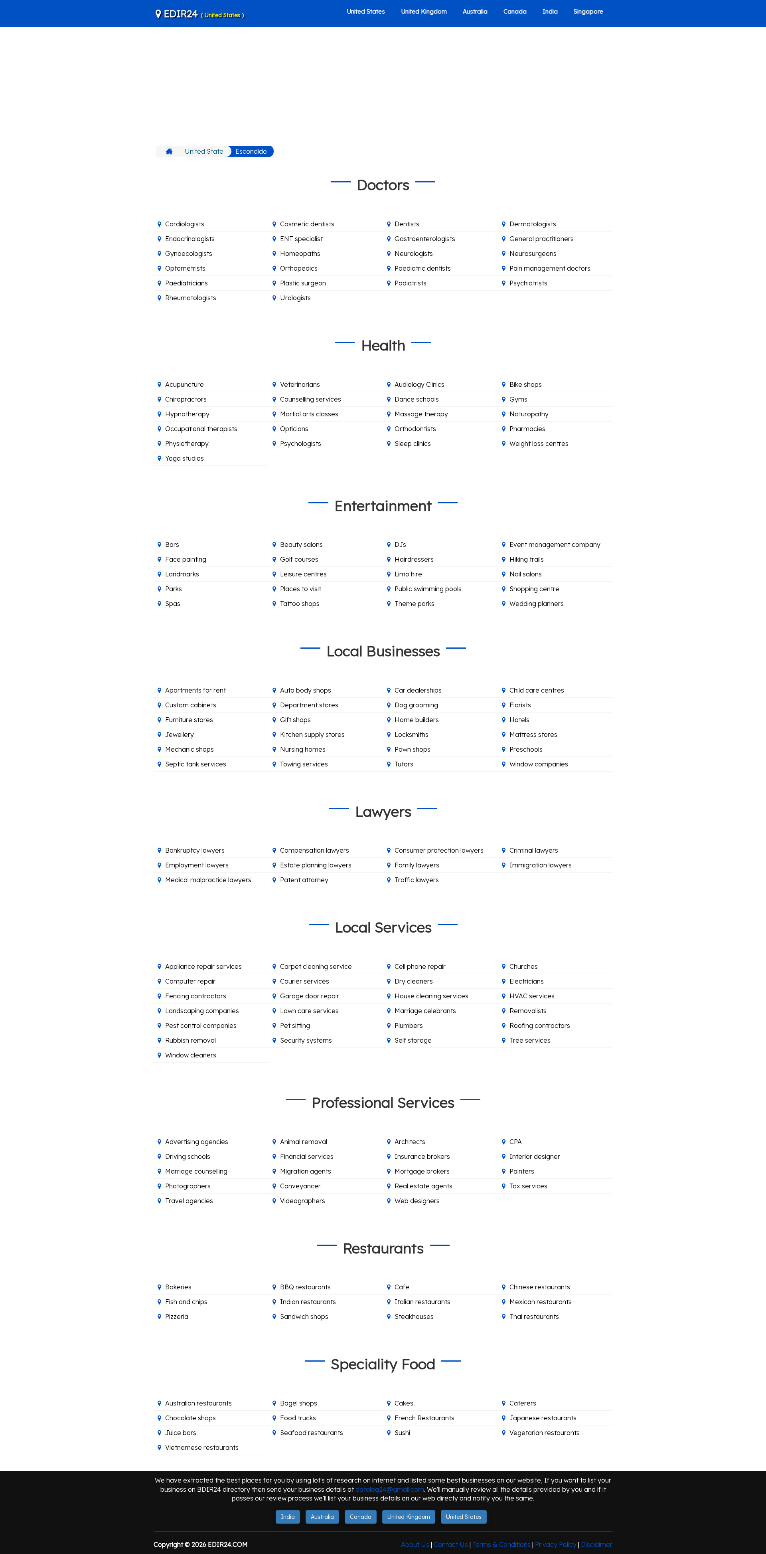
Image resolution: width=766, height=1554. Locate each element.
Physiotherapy (187, 443)
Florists (520, 705)
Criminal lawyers (533, 850)
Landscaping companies (202, 1011)
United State (204, 151)
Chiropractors (186, 399)
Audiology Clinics (419, 384)
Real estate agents (423, 1186)
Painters (521, 1171)
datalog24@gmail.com (389, 1489)
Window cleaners (190, 1055)
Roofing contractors (539, 1025)
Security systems (306, 1040)
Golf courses (299, 559)
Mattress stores (533, 734)
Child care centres (536, 690)
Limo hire (408, 574)
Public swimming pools (428, 589)
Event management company (554, 544)
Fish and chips (186, 1302)
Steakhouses (414, 1316)
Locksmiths (411, 734)
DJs (400, 544)
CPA (515, 1142)
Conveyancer (300, 1186)
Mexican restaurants (540, 1302)
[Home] (170, 151)
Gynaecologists (188, 253)
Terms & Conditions (501, 1544)
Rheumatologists (190, 298)
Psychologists (300, 443)
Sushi (402, 1433)
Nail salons (525, 574)
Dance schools (417, 399)
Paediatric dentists (423, 268)
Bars (172, 544)
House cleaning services (431, 996)
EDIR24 (202, 14)
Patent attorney (304, 880)
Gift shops (295, 720)
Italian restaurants (422, 1302)
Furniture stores (189, 720)
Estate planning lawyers (315, 865)
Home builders (417, 720)
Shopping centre (534, 589)
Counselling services (310, 399)
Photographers (188, 1186)
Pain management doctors (549, 268)
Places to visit (300, 589)
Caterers (522, 1403)
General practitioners (541, 239)
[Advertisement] (383, 86)
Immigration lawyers (540, 865)
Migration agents (305, 1171)
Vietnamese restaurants (202, 1447)
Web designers (417, 1201)
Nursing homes (303, 749)
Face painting (185, 559)
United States (366, 11)
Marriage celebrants (425, 1011)
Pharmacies (527, 429)
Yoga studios (184, 458)
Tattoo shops (300, 604)
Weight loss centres (539, 443)
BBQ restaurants (305, 1287)
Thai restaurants (534, 1316)
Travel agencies (189, 1201)
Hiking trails (526, 559)
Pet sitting (295, 1025)
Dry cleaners (414, 981)
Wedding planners (536, 604)
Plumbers (409, 1025)
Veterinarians (300, 384)
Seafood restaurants (311, 1433)
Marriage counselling (196, 1171)
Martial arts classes (309, 414)
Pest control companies (201, 1025)
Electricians (526, 981)
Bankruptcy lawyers (195, 850)
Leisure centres (303, 574)
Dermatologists (532, 224)
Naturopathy (529, 414)
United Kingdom (424, 11)
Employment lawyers (197, 865)
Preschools (526, 749)
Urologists (295, 298)
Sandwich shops (304, 1316)
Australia (475, 11)
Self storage (413, 1040)
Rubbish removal (190, 1040)
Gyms (518, 399)
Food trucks (298, 1418)
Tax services (528, 1186)
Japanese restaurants (542, 1418)
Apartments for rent (195, 690)
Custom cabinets (190, 705)
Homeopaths (300, 253)
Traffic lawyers (417, 880)
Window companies (538, 764)
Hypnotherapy (187, 414)
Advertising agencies (196, 1142)
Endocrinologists (190, 239)
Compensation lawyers (314, 850)
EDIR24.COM (228, 1544)
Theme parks (414, 604)
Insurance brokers (422, 1156)
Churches (523, 966)
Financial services (307, 1156)
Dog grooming (416, 705)
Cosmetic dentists (307, 224)
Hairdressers (414, 559)
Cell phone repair (420, 966)
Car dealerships (418, 690)
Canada (515, 11)
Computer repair (190, 981)
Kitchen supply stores (312, 734)
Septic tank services (195, 764)
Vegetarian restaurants (544, 1433)
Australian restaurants (198, 1403)
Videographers (302, 1201)
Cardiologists (184, 224)
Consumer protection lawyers (439, 850)
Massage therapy (421, 414)
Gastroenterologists (425, 239)
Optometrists (185, 268)
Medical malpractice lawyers (208, 880)
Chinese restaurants (539, 1287)
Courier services (304, 981)
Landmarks (182, 574)
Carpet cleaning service (316, 966)
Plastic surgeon (303, 283)
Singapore (588, 11)
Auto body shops (305, 690)
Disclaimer (596, 1544)
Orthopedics (299, 268)
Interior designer (534, 1156)
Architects (410, 1142)
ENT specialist (301, 239)
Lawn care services (309, 1011)
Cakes (404, 1403)
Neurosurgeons (533, 253)
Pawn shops (412, 749)
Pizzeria (176, 1316)
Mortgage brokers (422, 1171)
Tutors (404, 764)
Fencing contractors (195, 996)
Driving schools (187, 1156)
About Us (415, 1544)
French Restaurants (424, 1418)
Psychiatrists (528, 283)
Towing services (304, 764)
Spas (172, 604)
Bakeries (178, 1287)
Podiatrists (410, 283)
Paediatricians (186, 283)
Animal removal (303, 1142)
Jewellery (179, 734)
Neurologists (414, 253)
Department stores (309, 705)
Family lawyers (417, 865)
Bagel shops (298, 1403)
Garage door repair (309, 996)
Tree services (530, 1040)
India (550, 11)
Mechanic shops (189, 749)
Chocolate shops (190, 1418)
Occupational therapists (201, 429)
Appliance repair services (203, 966)
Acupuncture (184, 384)
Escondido (251, 151)
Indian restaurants (308, 1302)
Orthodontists (415, 429)
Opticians (294, 429)
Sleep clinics (413, 443)
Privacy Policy (555, 1544)
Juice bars (180, 1433)
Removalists (528, 1011)
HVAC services (532, 996)
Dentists (407, 224)
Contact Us (451, 1544)
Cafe (402, 1287)
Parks (173, 589)
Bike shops (525, 384)
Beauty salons (301, 544)
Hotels (519, 720)
